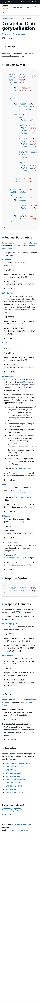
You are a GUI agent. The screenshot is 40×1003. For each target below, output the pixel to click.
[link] (27, 18)
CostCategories (26, 125)
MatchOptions (28, 131)
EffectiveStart (16, 77)
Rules (11, 99)
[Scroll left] (11, 7)
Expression (27, 120)
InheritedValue (23, 104)
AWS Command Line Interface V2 (19, 763)
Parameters (20, 200)
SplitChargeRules (17, 192)
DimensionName (26, 109)
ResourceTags (15, 82)
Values (25, 133)
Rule (17, 115)
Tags (21, 163)
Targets (19, 219)
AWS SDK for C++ (13, 770)
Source (18, 216)
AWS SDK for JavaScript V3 (16, 779)
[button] (8, 46)
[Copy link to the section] (2, 65)
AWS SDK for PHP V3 (14, 786)
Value (18, 91)
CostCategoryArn (17, 588)
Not (20, 152)
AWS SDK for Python (14, 789)
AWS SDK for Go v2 (13, 773)
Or (20, 155)
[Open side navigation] (3, 13)
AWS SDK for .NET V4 (14, 767)
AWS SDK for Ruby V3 (14, 792)
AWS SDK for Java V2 (14, 776)
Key (17, 88)
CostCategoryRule (25, 493)
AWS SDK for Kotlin (13, 783)
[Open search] (36, 7)
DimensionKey (25, 107)
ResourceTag (21, 468)
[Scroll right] (31, 7)
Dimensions (24, 139)
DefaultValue (15, 74)
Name (11, 80)
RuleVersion (15, 189)
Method (18, 197)
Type (17, 179)
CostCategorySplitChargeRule (16, 558)
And (20, 117)
